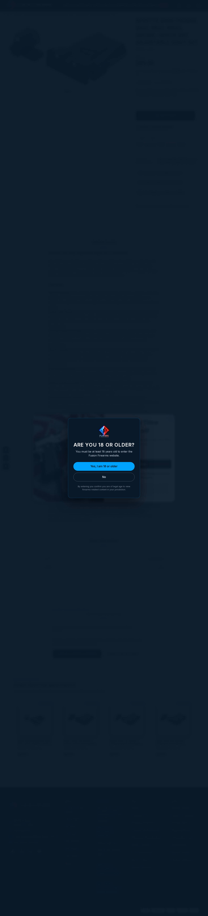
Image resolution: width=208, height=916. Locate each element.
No (104, 477)
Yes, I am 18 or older (104, 466)
